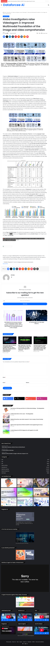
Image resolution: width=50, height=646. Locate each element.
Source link (5, 263)
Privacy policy (8, 641)
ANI (2, 461)
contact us (25, 641)
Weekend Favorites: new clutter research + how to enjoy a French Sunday (26, 419)
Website (27, 382)
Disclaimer (29, 641)
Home (5, 12)
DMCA (33, 641)
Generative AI (9, 12)
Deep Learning (4, 465)
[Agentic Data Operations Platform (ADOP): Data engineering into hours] (6, 426)
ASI (2, 463)
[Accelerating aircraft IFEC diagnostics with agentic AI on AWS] (6, 432)
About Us (14, 641)
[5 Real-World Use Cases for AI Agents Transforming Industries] (9, 501)
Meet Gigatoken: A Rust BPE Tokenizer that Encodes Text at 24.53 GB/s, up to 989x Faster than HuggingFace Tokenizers (24, 348)
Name (4, 377)
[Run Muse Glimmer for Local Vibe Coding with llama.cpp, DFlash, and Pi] (41, 492)
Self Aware (4, 472)
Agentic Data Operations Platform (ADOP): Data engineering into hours (26, 424)
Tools (18, 641)
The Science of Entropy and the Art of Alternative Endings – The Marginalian (27, 408)
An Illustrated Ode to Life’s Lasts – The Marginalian (21, 413)
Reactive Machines (5, 471)
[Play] (2, 620)
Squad (21, 641)
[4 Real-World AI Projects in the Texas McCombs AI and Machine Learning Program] (25, 501)
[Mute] (12, 620)
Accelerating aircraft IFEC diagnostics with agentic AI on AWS (19, 1)
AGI (2, 459)
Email (4, 382)
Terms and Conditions (40, 641)
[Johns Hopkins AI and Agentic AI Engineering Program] (41, 501)
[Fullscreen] (14, 620)
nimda (6, 33)
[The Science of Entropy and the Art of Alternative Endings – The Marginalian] (6, 410)
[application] (8, 617)
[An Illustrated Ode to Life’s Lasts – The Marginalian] (6, 415)
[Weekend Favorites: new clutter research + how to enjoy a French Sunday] (6, 421)
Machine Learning (5, 469)
